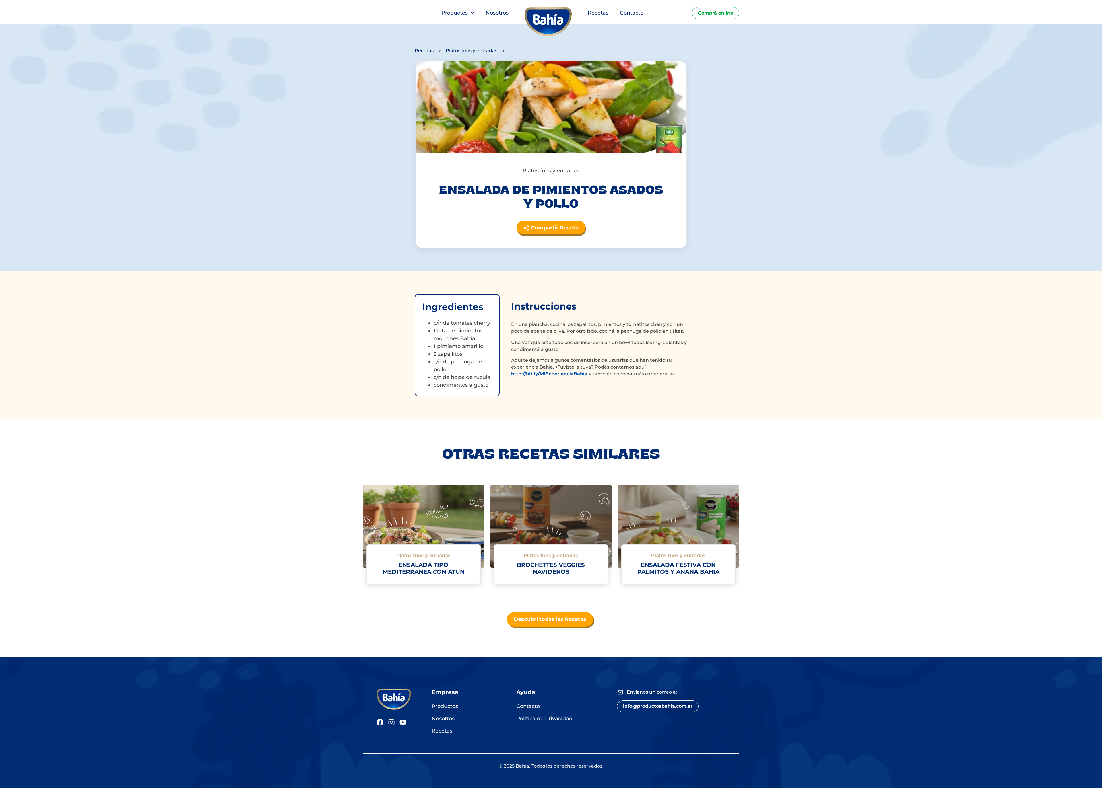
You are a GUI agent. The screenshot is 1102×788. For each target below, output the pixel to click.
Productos (454, 13)
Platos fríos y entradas (471, 50)
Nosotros (497, 13)
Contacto (631, 13)
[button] (658, 706)
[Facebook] (380, 722)
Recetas (598, 13)
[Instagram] (391, 722)
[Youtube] (402, 722)
